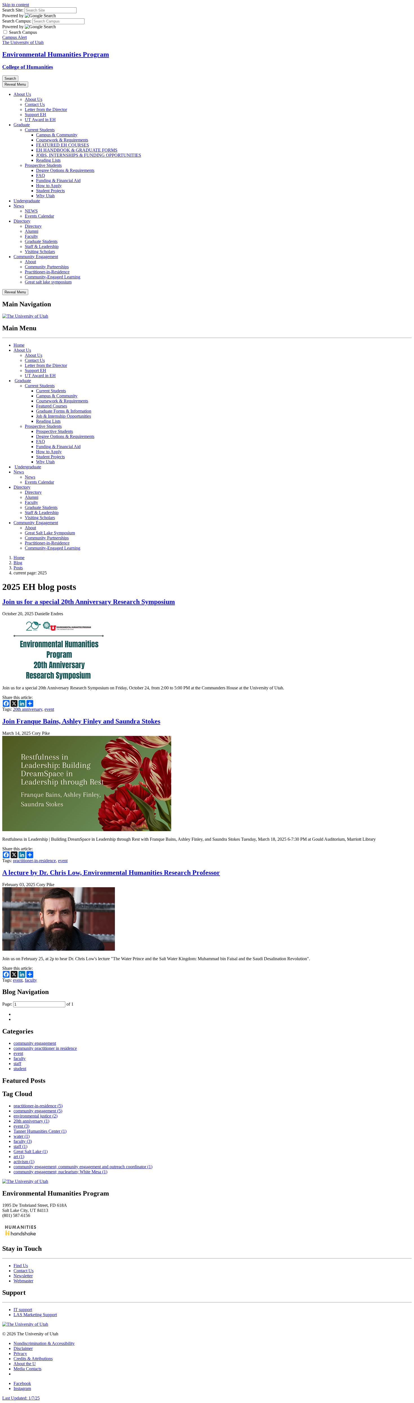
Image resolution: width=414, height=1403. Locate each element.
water (22, 1136)
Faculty (31, 236)
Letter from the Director (46, 109)
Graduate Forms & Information (63, 411)
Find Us (21, 1265)
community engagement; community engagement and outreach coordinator (83, 1166)
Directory (22, 221)
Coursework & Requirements (62, 140)
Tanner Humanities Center (40, 1131)
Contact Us (35, 104)
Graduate (22, 124)
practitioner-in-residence (34, 860)
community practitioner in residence (45, 1048)
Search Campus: (16, 21)
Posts (18, 567)
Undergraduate (27, 200)
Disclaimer (23, 1348)
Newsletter (23, 1275)
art (19, 1156)
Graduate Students (41, 241)
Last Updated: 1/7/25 (21, 1398)
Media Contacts (27, 1368)
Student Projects (50, 190)
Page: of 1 (38, 1004)
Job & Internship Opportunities (63, 416)
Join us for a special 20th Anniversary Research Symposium (88, 601)
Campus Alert (14, 37)
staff (17, 1063)
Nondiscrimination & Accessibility (44, 1343)
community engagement (35, 1043)
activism (24, 1161)
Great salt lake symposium (48, 282)
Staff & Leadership (42, 246)
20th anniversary (27, 709)
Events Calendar (39, 216)
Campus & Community (56, 134)
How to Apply (49, 185)
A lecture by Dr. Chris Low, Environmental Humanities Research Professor (111, 872)
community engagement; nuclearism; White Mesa (60, 1171)
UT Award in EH (40, 119)
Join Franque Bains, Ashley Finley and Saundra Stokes (81, 721)
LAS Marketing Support (35, 1314)
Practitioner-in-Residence (47, 271)
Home (19, 345)
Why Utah (45, 195)
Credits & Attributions (33, 1358)
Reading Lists (48, 160)
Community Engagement (36, 256)
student (20, 1068)
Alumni (31, 231)
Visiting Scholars (40, 251)
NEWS (31, 211)
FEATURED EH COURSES (62, 145)
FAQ (40, 175)
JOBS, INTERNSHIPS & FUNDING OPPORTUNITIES (88, 155)
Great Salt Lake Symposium (50, 532)
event (49, 709)
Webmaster (23, 1280)
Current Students (40, 129)
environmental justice (35, 1116)
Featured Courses (51, 406)
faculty (31, 980)
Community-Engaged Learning (52, 277)
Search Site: (12, 10)
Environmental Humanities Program (55, 54)
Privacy (20, 1353)
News (19, 205)
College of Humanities (27, 67)
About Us (22, 94)
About (30, 261)
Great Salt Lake (31, 1151)
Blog (18, 562)
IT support (23, 1309)
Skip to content (15, 4)
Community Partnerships (47, 266)
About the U (25, 1363)
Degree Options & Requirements (65, 170)
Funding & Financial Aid (58, 180)
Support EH (35, 114)
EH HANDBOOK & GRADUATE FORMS (76, 150)
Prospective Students (43, 165)
